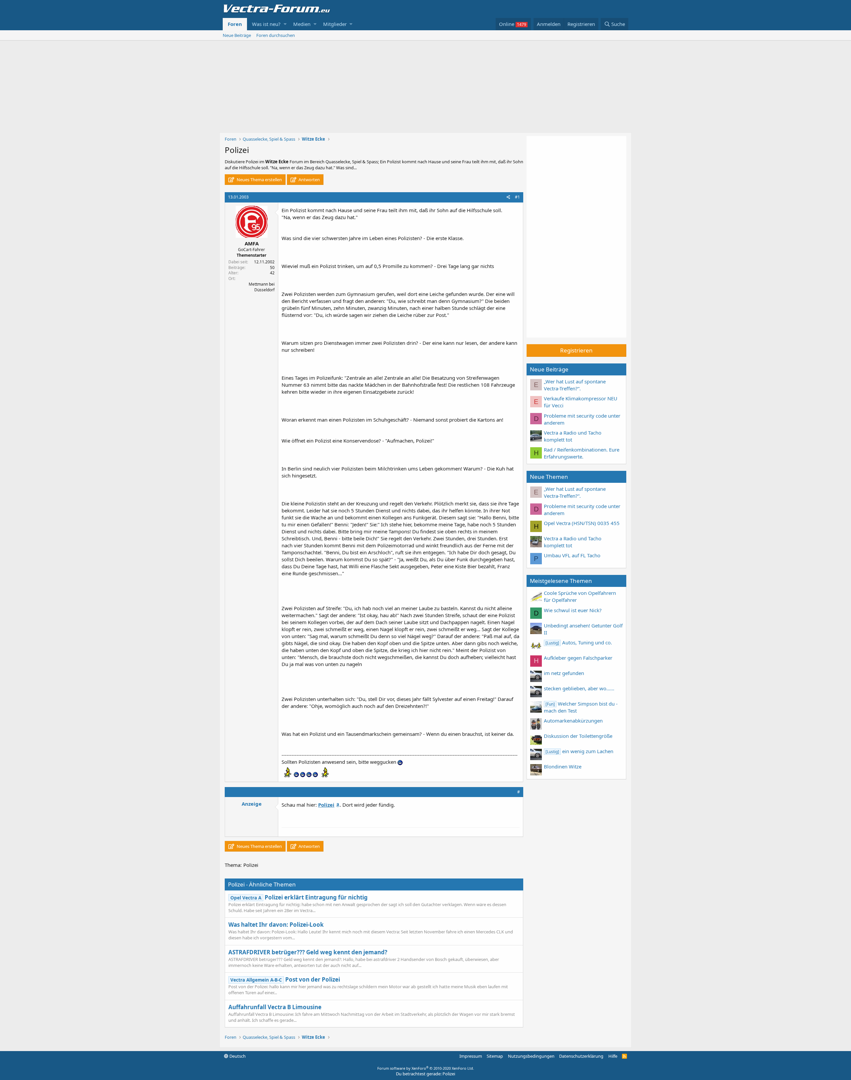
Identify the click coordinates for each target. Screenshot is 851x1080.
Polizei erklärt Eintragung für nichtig (299, 897)
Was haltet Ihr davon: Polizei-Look (276, 924)
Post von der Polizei (285, 979)
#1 (517, 197)
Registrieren (576, 350)
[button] (285, 24)
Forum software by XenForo (425, 1068)
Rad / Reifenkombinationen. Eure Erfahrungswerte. (581, 453)
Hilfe (612, 1056)
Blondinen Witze (562, 766)
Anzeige (252, 803)
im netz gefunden (564, 673)
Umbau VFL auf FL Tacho (572, 555)
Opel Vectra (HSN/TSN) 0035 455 (582, 523)
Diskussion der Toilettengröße (578, 736)
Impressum (470, 1056)
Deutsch (237, 1056)
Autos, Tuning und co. (579, 642)
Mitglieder (335, 24)
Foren (235, 24)
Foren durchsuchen (275, 35)
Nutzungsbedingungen (531, 1056)
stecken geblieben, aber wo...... (579, 688)
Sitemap (495, 1056)
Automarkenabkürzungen (573, 720)
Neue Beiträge (237, 35)
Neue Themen (549, 476)
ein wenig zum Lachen (579, 751)
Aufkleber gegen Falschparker (578, 657)
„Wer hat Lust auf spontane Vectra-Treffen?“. (575, 385)
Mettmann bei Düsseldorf (262, 287)
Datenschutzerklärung (581, 1056)
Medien (301, 24)
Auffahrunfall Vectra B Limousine (274, 1007)
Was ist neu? (266, 24)
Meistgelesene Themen (561, 581)
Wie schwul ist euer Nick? (573, 610)
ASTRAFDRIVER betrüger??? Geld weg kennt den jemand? (307, 952)
